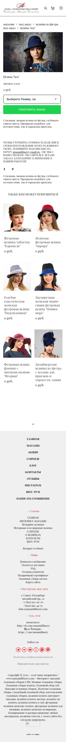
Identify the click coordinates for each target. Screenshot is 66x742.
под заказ (25, 24)
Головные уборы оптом (33, 578)
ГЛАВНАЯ (33, 439)
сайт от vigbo (33, 734)
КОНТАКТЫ (33, 472)
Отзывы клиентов (33, 571)
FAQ (33, 568)
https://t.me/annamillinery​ (33, 632)
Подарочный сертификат (33, 575)
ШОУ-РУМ (33, 492)
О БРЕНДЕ (33, 458)
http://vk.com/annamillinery (33, 625)
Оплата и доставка (33, 565)
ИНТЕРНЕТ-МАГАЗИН (33, 521)
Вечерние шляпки (33, 524)
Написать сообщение (33, 561)
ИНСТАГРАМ (33, 485)
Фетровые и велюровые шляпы (33, 528)
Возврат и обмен (33, 548)
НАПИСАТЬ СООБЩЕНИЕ (33, 498)
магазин (8, 24)
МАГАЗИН (33, 445)
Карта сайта (33, 582)
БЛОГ (33, 465)
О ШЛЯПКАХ (33, 534)
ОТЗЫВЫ (33, 478)
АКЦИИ (33, 452)
